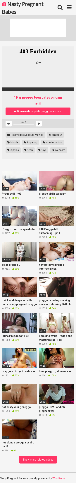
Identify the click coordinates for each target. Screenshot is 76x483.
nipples (14, 150)
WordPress (58, 478)
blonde (14, 142)
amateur (56, 134)
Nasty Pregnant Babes (22, 7)
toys (43, 150)
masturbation (54, 142)
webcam (60, 150)
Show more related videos (38, 459)
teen (30, 150)
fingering (32, 142)
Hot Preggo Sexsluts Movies (26, 134)
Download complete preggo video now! (39, 111)
